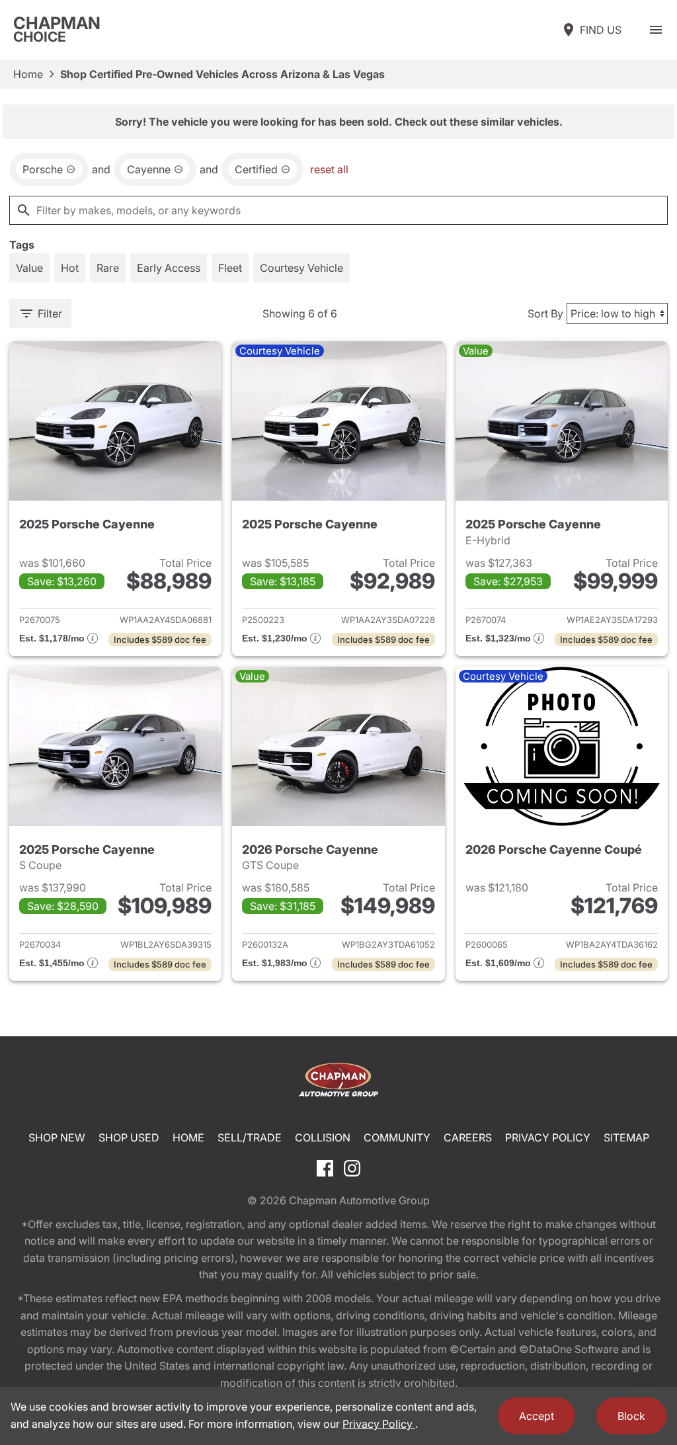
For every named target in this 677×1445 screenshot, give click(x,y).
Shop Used (129, 1137)
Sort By (545, 313)
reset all (329, 169)
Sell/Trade (250, 1137)
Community (397, 1137)
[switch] (656, 30)
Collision (322, 1137)
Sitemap (626, 1137)
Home (28, 74)
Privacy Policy (547, 1137)
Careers (468, 1137)
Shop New (56, 1137)
